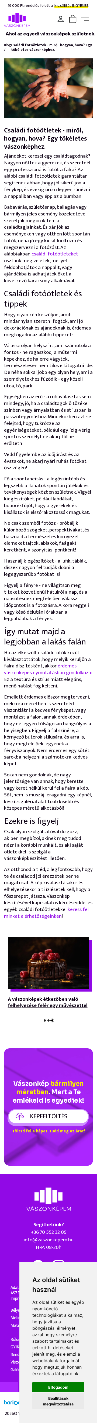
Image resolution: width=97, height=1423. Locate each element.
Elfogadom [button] (58, 1387)
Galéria (17, 1370)
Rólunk (16, 1339)
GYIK (15, 1347)
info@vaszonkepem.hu (48, 1240)
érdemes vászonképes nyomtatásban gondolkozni (48, 669)
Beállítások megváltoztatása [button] (58, 1401)
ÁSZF (15, 1293)
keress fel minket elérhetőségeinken (46, 912)
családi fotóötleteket (55, 254)
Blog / (7, 47)
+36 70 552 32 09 (49, 1232)
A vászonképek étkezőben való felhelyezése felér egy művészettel (48, 1002)
